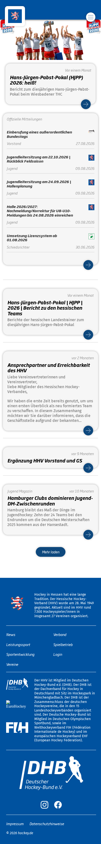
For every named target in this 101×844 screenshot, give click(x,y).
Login (57, 654)
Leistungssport (18, 644)
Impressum (15, 823)
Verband (59, 634)
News (10, 634)
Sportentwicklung (20, 654)
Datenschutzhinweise (46, 823)
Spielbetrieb (63, 644)
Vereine (12, 664)
